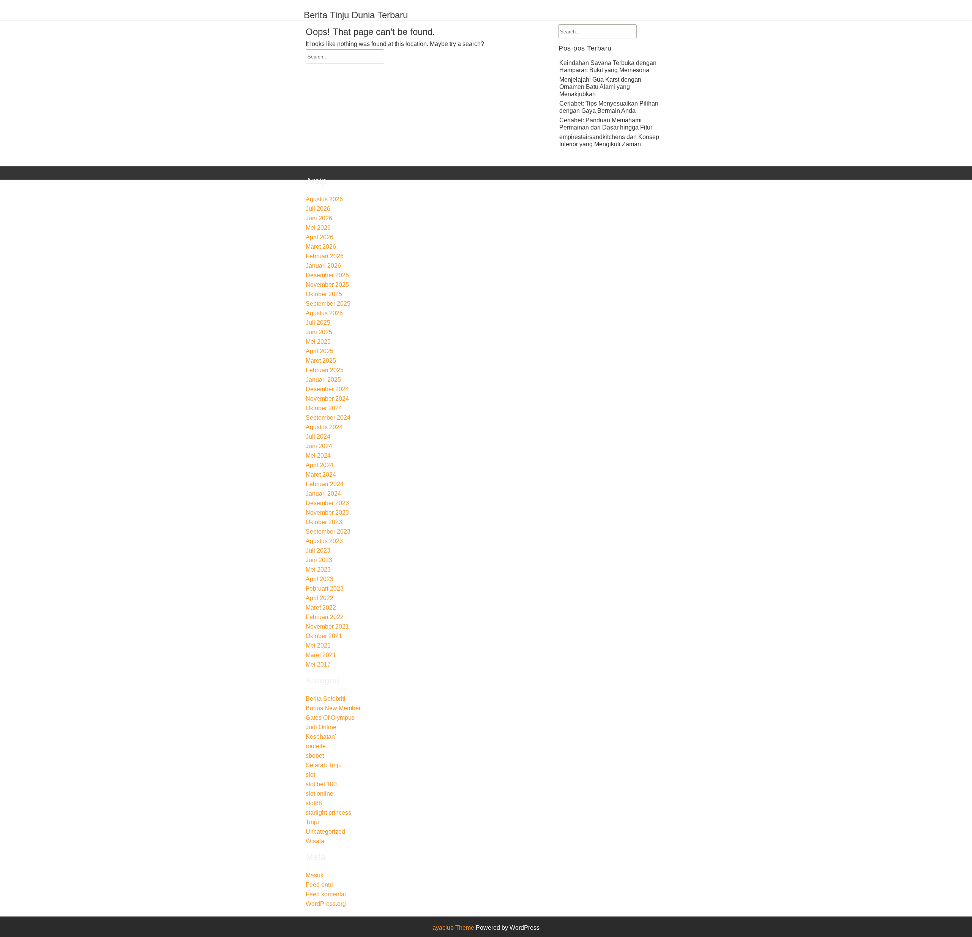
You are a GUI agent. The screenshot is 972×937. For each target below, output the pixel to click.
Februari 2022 (325, 617)
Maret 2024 (321, 474)
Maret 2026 (321, 246)
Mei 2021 (318, 645)
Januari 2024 (323, 493)
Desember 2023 (327, 503)
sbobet (315, 755)
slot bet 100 (321, 784)
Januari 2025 (323, 379)
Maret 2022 (321, 607)
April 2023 (319, 579)
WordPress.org (326, 903)
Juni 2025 (319, 332)
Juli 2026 (318, 208)
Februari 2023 (325, 588)
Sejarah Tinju (324, 765)
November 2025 (327, 284)
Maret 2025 (321, 360)
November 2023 (327, 512)
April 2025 (319, 351)
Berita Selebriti (326, 698)
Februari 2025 (325, 370)
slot (310, 774)
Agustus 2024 (324, 427)
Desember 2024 (327, 389)
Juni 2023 (319, 560)
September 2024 (328, 417)
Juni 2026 (319, 218)
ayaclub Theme (454, 927)
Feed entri (319, 884)
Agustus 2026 (324, 199)
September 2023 (328, 531)
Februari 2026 (325, 256)
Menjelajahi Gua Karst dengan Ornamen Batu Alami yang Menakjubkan (600, 87)
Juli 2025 (318, 322)
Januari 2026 (323, 265)
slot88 (314, 803)
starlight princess (328, 812)
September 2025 (328, 303)
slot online (319, 793)
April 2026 (319, 237)
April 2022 (319, 598)
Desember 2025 (327, 275)
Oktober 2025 (324, 294)
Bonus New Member (333, 708)
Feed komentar (326, 894)
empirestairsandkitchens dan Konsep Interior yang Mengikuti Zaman (609, 140)
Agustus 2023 (324, 541)
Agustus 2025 (324, 313)
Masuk (314, 875)
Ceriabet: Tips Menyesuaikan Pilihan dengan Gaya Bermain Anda (608, 107)
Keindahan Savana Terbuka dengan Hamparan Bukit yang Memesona (607, 66)
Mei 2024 (318, 455)
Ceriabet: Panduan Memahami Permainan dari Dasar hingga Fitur (605, 124)
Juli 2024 (318, 436)
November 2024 (327, 398)
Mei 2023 (318, 569)
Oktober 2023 (324, 522)
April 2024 (319, 465)
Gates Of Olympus (330, 717)
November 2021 (327, 626)
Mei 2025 (318, 341)
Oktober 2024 (324, 408)
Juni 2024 (319, 446)
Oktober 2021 (324, 636)
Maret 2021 (321, 655)
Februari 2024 (325, 484)
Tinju (312, 822)
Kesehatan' (321, 736)
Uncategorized (325, 831)
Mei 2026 (318, 227)
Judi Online (321, 727)
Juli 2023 (318, 550)
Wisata (315, 841)
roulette (316, 746)
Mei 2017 (318, 664)
